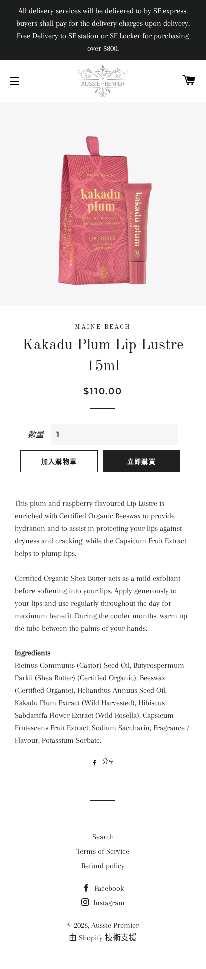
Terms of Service (103, 851)
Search (103, 836)
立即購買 (142, 461)
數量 (36, 434)
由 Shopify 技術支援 (103, 937)
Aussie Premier (115, 925)
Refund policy (103, 865)
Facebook (108, 888)
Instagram (108, 902)
